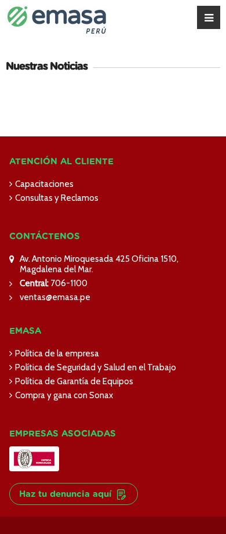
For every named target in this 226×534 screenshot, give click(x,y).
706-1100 (68, 283)
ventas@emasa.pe (55, 297)
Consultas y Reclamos (57, 198)
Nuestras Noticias (47, 67)
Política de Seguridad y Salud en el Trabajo (95, 367)
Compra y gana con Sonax (64, 395)
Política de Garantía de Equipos (74, 381)
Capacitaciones (44, 184)
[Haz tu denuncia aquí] (73, 476)
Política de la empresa (57, 353)
